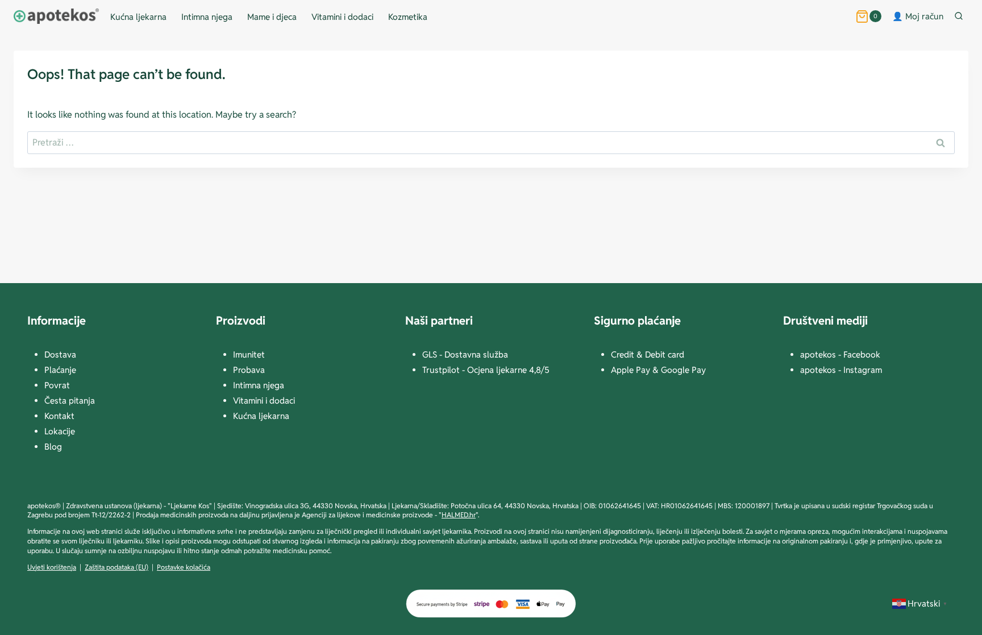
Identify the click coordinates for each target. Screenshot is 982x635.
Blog (53, 446)
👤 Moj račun (917, 16)
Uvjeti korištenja (51, 567)
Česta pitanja (69, 400)
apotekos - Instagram (841, 369)
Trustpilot (442, 369)
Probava (249, 369)
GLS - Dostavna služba (465, 354)
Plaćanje (60, 369)
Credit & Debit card (647, 354)
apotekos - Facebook (840, 354)
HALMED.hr (459, 515)
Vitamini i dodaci (342, 16)
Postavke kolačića (183, 567)
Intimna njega (206, 16)
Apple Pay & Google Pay (658, 369)
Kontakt (59, 415)
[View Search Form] (961, 16)
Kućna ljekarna (138, 16)
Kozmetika (407, 16)
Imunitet (249, 354)
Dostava (60, 354)
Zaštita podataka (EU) (116, 567)
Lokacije (59, 431)
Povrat (57, 385)
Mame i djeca (272, 16)
